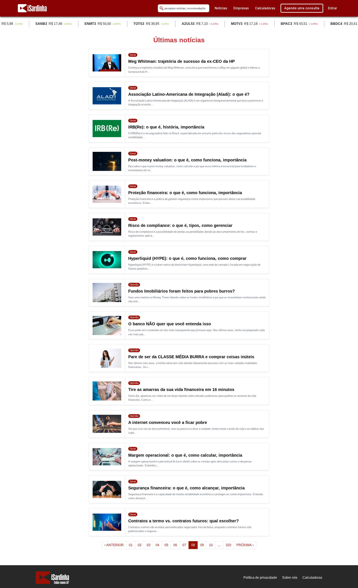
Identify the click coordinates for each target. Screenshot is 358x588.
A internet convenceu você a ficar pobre (167, 422)
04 (157, 545)
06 (175, 545)
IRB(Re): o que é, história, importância (166, 127)
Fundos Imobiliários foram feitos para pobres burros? (181, 291)
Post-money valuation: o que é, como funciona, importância (187, 160)
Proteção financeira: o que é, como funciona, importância (185, 192)
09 (202, 545)
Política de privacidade (260, 577)
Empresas (241, 8)
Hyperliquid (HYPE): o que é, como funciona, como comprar (187, 258)
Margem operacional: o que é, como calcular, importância (185, 455)
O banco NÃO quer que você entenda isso (169, 324)
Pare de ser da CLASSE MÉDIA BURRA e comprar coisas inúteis (191, 356)
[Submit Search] (161, 8)
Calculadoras (265, 8)
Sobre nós (289, 577)
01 (131, 545)
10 (211, 545)
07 (184, 545)
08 (194, 544)
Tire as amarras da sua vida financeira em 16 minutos (181, 389)
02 (140, 545)
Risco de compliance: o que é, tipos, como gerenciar (180, 225)
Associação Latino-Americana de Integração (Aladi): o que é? (188, 94)
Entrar (332, 8)
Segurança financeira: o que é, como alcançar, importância (186, 488)
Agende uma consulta (301, 8)
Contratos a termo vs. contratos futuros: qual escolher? (183, 521)
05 (166, 545)
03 (148, 545)
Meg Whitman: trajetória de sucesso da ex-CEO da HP (181, 61)
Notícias (221, 8)
